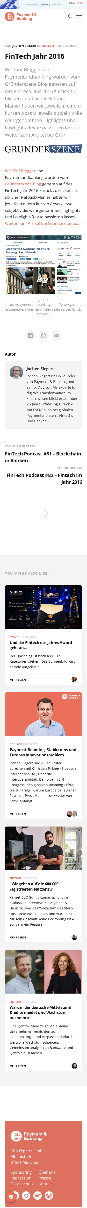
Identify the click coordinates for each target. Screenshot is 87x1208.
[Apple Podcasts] (49, 1195)
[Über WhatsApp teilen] (43, 335)
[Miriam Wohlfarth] (74, 1065)
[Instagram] (26, 1195)
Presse (45, 1178)
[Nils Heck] (74, 937)
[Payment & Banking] (29, 1136)
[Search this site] (70, 16)
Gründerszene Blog (23, 184)
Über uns (47, 1172)
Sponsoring (21, 1172)
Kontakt (46, 1183)
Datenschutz (22, 1183)
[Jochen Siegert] (16, 372)
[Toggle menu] (79, 16)
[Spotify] (37, 1195)
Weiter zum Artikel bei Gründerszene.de (43, 223)
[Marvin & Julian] (69, 814)
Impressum (21, 1178)
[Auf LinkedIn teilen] (30, 335)
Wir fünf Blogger (20, 171)
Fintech (47, 46)
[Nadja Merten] (74, 679)
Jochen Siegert (24, 46)
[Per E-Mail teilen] (56, 335)
